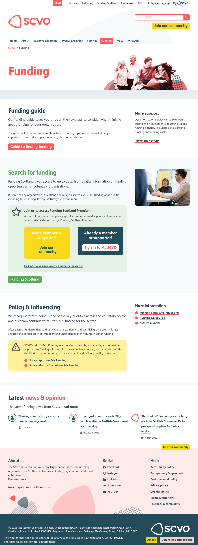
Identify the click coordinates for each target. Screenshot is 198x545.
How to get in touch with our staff (29, 487)
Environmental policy (164, 479)
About (25, 40)
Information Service (147, 140)
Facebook (113, 467)
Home (13, 40)
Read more (70, 407)
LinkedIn (112, 479)
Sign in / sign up (160, 3)
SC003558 (46, 531)
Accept (151, 539)
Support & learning (45, 40)
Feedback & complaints (165, 504)
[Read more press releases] (135, 417)
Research (133, 40)
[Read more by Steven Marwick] (73, 417)
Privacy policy (159, 485)
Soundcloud (115, 485)
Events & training (72, 40)
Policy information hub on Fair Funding (54, 365)
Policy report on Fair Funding (47, 360)
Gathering (87, 3)
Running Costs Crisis (153, 317)
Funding (106, 40)
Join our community (171, 26)
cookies (14, 541)
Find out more (17, 479)
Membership (71, 3)
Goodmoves (128, 3)
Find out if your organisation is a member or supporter (53, 266)
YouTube (112, 491)
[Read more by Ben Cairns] (12, 417)
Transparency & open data (167, 473)
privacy (118, 537)
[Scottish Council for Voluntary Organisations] (29, 21)
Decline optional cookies (176, 539)
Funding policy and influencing (159, 312)
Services (92, 40)
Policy (119, 40)
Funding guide (27, 110)
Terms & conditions (163, 497)
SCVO (58, 3)
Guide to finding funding (31, 147)
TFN (140, 3)
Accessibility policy (162, 467)
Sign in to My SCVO (100, 247)
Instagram (113, 473)
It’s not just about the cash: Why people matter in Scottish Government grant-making (104, 421)
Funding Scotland (107, 3)
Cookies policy (160, 491)
